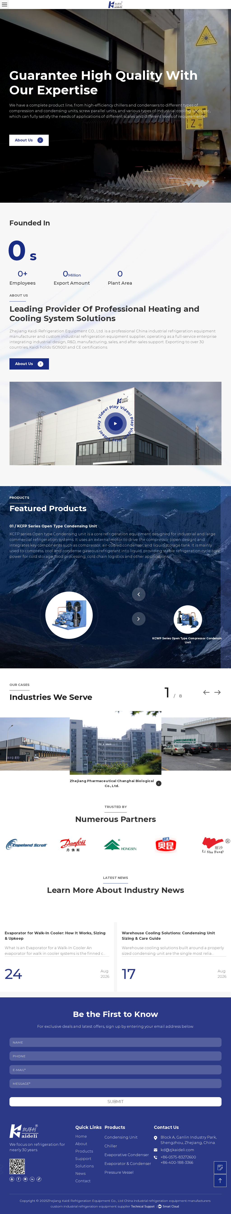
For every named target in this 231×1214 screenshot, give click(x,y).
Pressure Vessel (119, 1169)
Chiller (110, 1142)
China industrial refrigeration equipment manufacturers (167, 1197)
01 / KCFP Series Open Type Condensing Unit (53, 526)
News (80, 1170)
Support (83, 1155)
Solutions (84, 1162)
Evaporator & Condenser (127, 1160)
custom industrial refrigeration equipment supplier (90, 1203)
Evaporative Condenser (126, 1151)
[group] (57, 953)
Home (81, 1133)
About (81, 1140)
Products (84, 1148)
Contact (83, 1177)
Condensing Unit (121, 1134)
